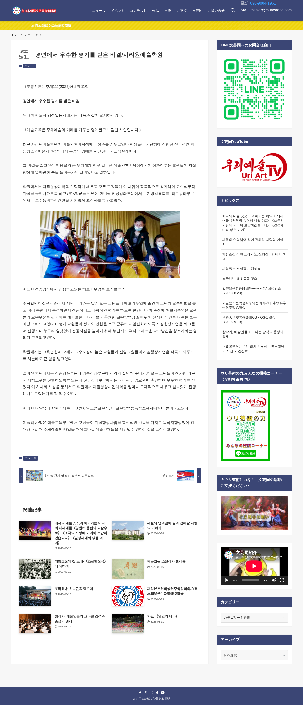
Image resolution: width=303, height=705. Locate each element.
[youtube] (163, 693)
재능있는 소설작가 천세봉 (241, 268)
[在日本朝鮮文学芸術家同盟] (33, 10)
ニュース (29, 65)
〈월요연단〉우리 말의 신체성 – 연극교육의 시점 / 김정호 (253, 348)
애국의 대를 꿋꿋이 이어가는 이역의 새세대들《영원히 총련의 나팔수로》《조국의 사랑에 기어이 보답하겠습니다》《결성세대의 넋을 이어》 (253, 223)
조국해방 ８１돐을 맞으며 (241, 278)
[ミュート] (274, 580)
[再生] (226, 580)
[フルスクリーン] (281, 580)
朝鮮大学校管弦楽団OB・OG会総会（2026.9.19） (248, 320)
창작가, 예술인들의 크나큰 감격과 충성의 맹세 (252, 334)
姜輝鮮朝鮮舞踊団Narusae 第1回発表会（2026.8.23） (251, 290)
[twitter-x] (146, 693)
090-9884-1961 (263, 3)
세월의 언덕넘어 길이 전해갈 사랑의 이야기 (252, 242)
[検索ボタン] (232, 10)
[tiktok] (157, 693)
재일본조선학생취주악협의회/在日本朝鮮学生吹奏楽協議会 (254, 305)
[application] (254, 566)
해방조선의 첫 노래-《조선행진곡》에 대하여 (254, 256)
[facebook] (140, 693)
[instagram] (151, 693)
